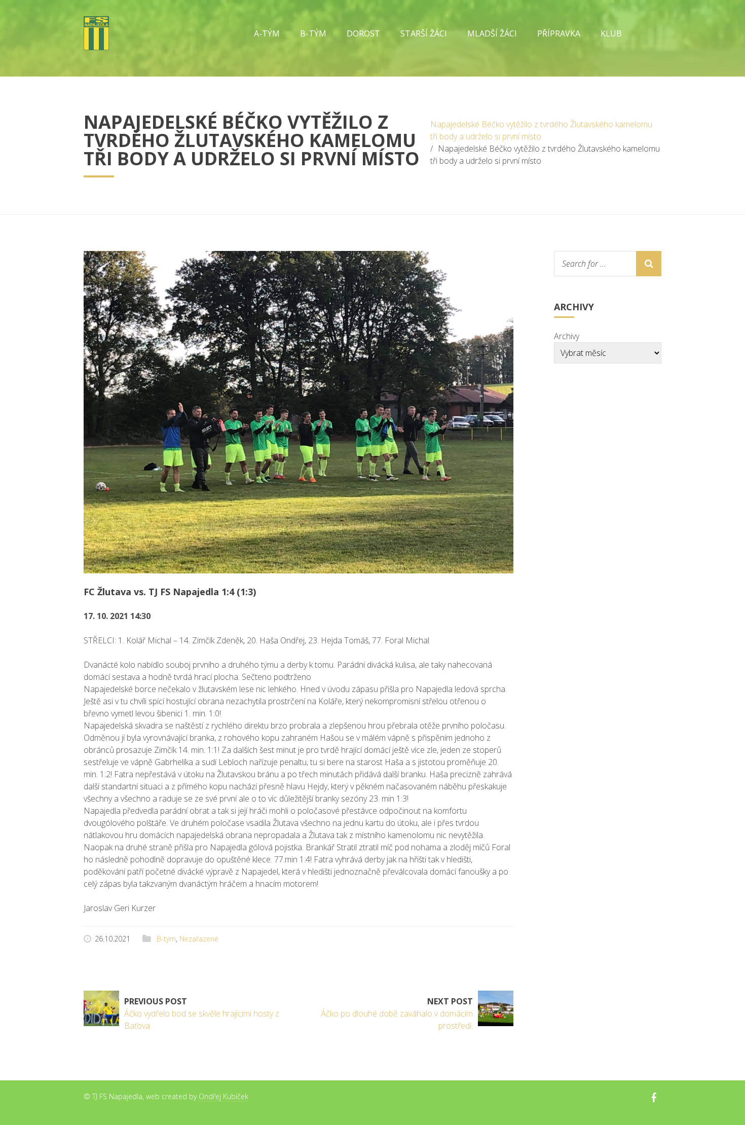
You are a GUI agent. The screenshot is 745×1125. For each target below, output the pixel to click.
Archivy (566, 336)
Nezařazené (198, 938)
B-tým (166, 938)
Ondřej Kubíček (223, 1096)
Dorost (363, 33)
